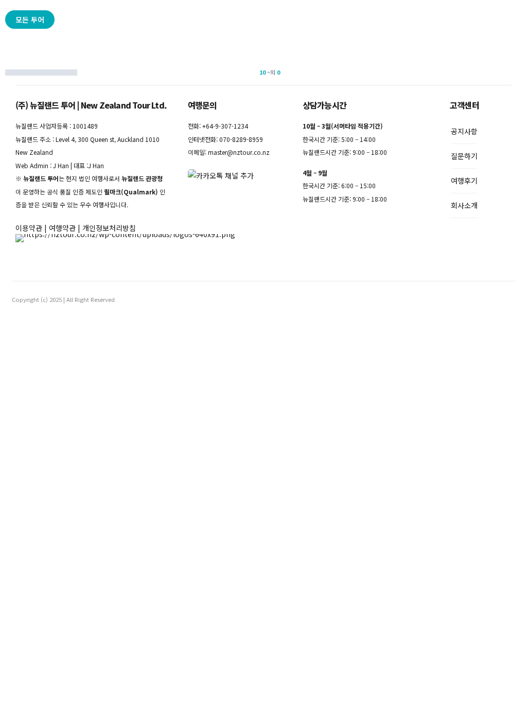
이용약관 (28, 228)
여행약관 (62, 228)
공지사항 (464, 131)
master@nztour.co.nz (239, 152)
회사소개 (464, 205)
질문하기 (464, 156)
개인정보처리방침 (109, 228)
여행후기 (464, 180)
